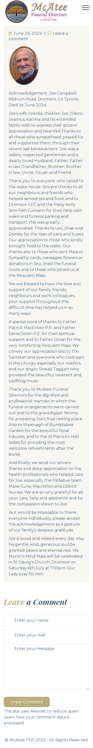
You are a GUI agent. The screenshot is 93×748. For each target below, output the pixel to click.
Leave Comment (26, 701)
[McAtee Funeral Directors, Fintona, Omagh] (43, 11)
